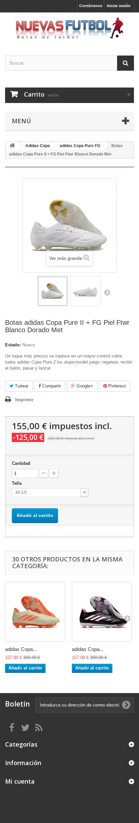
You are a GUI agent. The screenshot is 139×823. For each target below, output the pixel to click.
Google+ (84, 385)
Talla (17, 483)
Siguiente (107, 292)
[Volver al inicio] (12, 146)
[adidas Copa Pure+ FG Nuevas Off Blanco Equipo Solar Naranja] (35, 612)
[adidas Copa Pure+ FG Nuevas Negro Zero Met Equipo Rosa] (102, 612)
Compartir (51, 385)
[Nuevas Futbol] (69, 28)
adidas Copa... (21, 649)
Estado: (13, 344)
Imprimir (24, 399)
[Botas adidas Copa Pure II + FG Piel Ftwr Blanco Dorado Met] (52, 291)
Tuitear (20, 385)
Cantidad (21, 463)
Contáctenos (90, 6)
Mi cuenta (20, 781)
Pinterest (116, 385)
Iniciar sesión (119, 6)
